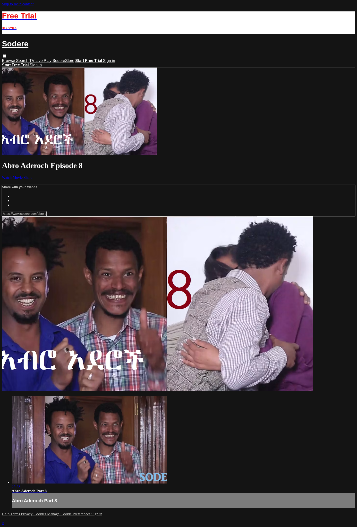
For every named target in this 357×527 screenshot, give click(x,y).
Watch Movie (13, 177)
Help (6, 514)
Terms (15, 514)
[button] (4, 56)
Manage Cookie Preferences (69, 514)
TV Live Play (40, 61)
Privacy (27, 514)
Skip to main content (18, 4)
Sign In (36, 65)
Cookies (40, 514)
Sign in (109, 61)
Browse (9, 61)
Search (22, 61)
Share (28, 177)
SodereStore (63, 61)
